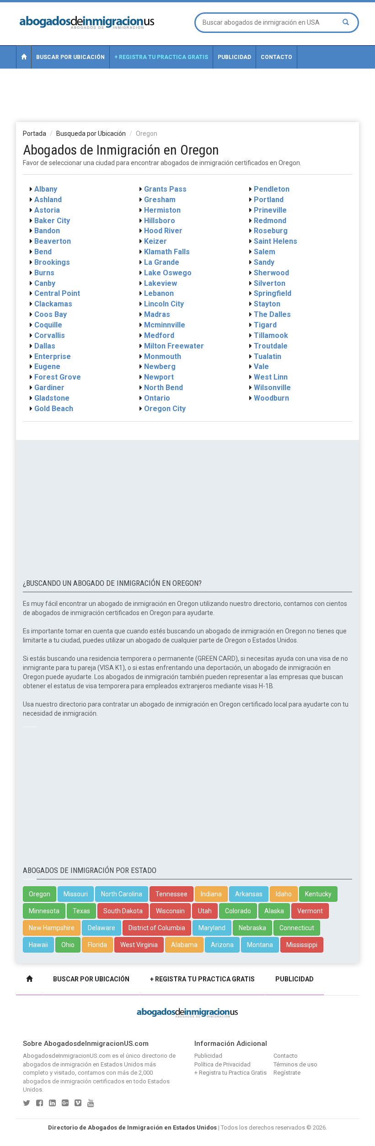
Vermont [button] (310, 911)
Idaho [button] (284, 894)
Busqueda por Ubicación (91, 133)
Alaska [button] (274, 911)
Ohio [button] (68, 944)
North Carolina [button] (121, 894)
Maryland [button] (211, 928)
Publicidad (234, 57)
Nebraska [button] (252, 928)
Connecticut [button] (296, 928)
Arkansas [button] (248, 894)
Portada (34, 133)
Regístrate (286, 1072)
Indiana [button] (211, 894)
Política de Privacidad (222, 1064)
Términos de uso (295, 1064)
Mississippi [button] (301, 944)
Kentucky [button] (318, 894)
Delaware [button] (101, 928)
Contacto (276, 57)
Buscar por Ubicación (70, 57)
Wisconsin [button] (170, 911)
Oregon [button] (39, 894)
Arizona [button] (222, 944)
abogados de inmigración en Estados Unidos (83, 1064)
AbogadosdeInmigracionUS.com (67, 1055)
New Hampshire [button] (52, 928)
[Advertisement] (187, 94)
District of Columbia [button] (157, 928)
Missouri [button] (76, 894)
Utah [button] (205, 911)
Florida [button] (97, 944)
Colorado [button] (238, 911)
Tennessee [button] (171, 894)
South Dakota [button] (123, 911)
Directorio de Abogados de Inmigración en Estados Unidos (132, 1127)
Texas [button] (81, 911)
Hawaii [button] (38, 944)
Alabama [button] (184, 944)
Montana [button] (260, 944)
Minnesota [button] (44, 911)
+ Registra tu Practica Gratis (161, 57)
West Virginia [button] (139, 944)
